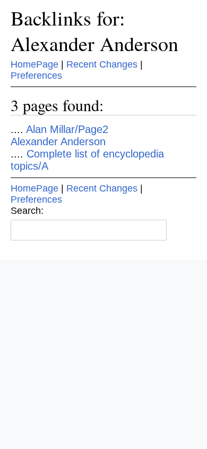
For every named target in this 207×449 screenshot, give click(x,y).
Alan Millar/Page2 (67, 129)
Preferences (36, 75)
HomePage (34, 64)
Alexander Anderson (58, 141)
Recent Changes (101, 64)
